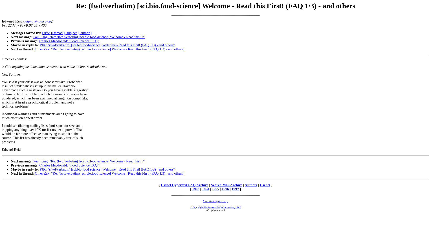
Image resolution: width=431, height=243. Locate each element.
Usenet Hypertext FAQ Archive (184, 185)
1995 (215, 189)
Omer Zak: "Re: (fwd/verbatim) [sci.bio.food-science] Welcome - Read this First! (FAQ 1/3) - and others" (109, 49)
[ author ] (85, 33)
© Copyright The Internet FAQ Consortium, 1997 (215, 207)
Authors (251, 185)
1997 (235, 189)
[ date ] (47, 33)
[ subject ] (72, 33)
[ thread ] (58, 33)
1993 (195, 189)
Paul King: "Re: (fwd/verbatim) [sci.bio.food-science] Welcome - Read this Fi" (89, 37)
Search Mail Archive (226, 185)
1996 (225, 189)
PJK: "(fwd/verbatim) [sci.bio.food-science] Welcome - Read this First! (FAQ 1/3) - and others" (107, 45)
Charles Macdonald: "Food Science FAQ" (69, 41)
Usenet (265, 185)
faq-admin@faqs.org (215, 201)
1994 (205, 189)
